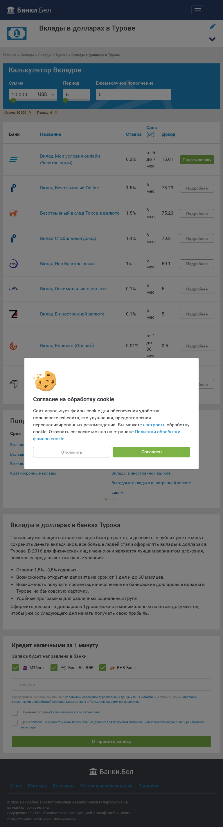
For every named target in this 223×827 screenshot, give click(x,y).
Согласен (151, 452)
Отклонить (71, 452)
